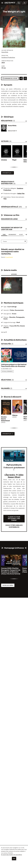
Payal (14, 160)
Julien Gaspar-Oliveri (16, 476)
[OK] (14, 858)
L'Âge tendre (10, 475)
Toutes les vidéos (7, 585)
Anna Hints (4, 52)
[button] (20, 280)
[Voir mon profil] (24, 3)
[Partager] (21, 78)
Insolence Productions (8, 57)
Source (3, 257)
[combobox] (14, 241)
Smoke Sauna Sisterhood (5, 419)
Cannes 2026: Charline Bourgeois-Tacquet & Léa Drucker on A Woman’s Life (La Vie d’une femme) (10, 571)
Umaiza (4, 160)
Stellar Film (20, 193)
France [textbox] (5, 241)
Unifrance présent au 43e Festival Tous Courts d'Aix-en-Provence (13, 365)
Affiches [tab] (14, 274)
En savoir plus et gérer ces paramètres (11, 854)
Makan (14, 415)
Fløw (5, 199)
